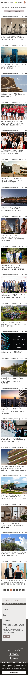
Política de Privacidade (11, 625)
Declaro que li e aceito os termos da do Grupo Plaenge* (13, 625)
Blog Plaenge (5, 7)
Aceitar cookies (14, 672)
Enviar (6, 637)
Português (19, 2)
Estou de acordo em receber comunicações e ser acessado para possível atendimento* (13, 630)
